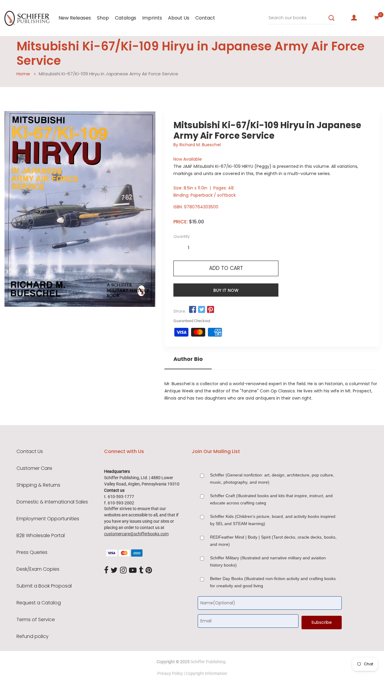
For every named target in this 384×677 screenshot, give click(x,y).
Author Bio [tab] (188, 359)
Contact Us (29, 451)
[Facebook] (106, 570)
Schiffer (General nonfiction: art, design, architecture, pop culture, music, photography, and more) (272, 479)
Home (23, 74)
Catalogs (125, 17)
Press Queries (31, 552)
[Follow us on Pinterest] (210, 310)
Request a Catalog (38, 602)
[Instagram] (123, 570)
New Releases (74, 17)
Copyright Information (206, 673)
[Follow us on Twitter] (202, 310)
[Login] (354, 18)
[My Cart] (377, 18)
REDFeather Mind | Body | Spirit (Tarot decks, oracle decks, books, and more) (273, 541)
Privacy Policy (170, 673)
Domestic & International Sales (52, 502)
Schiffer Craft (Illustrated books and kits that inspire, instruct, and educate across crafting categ (271, 499)
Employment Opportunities (47, 518)
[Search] (331, 18)
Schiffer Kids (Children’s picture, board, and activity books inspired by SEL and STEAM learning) (272, 520)
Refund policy (32, 636)
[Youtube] (132, 570)
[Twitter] (114, 570)
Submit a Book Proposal (44, 586)
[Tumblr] (141, 570)
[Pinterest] (149, 570)
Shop (103, 17)
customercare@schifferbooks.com (136, 533)
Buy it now (225, 290)
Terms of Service (35, 619)
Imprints (152, 17)
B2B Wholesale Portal (40, 535)
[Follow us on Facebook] (192, 310)
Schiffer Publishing (207, 661)
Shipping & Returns (38, 485)
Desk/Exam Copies (37, 569)
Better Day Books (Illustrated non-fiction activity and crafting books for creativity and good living (273, 582)
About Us (178, 17)
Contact (205, 17)
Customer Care (34, 468)
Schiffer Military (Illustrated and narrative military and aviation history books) (268, 561)
